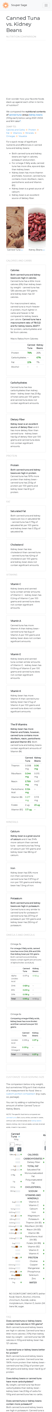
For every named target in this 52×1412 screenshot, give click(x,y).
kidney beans (35, 115)
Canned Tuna (13, 250)
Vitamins (17, 133)
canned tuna (15, 115)
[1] (20, 121)
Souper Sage (19, 5)
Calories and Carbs (15, 130)
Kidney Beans (35, 250)
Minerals (29, 133)
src (22, 250)
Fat (7, 133)
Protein (32, 130)
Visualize (23, 136)
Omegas (10, 136)
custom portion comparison (20, 1094)
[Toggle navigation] (46, 5)
